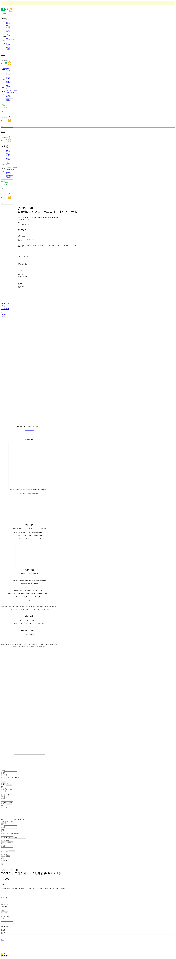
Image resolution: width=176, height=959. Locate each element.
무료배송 (8, 19)
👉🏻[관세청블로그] (29, 430)
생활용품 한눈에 (9, 42)
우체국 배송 (5, 17)
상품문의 (8, 49)
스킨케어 (8, 26)
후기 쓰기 (3, 791)
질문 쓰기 (3, 823)
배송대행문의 (8, 48)
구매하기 (3, 864)
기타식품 (8, 35)
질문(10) (3, 314)
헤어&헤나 (8, 27)
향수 (7, 22)
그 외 (7, 38)
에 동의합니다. (10, 777)
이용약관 (2, 939)
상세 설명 (4, 307)
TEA (7, 34)
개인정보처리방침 (4, 940)
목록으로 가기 (4, 842)
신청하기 (3, 927)
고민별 (7, 30)
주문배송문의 (8, 45)
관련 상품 (4, 316)
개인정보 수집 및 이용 (6, 777)
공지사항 (8, 44)
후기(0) (3, 312)
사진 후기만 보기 (6, 788)
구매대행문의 (8, 47)
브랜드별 (8, 31)
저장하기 (3, 786)
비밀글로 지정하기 (5, 840)
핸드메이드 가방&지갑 (10, 39)
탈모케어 (8, 23)
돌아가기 (3, 855)
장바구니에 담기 (4, 912)
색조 (7, 25)
